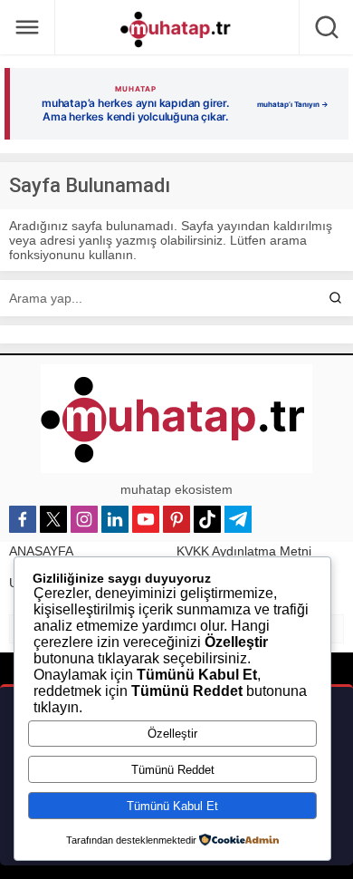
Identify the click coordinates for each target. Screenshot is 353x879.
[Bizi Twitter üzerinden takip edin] (53, 519)
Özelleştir (172, 733)
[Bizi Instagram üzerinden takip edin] (84, 519)
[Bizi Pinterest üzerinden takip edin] (176, 519)
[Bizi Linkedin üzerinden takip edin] (115, 519)
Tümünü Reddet (173, 770)
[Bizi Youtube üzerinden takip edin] (145, 519)
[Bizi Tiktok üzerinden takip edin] (207, 519)
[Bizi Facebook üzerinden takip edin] (22, 519)
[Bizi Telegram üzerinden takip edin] (238, 519)
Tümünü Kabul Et (172, 806)
